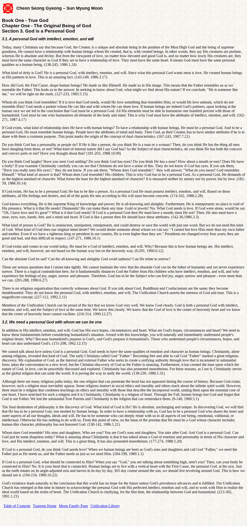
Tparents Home (44, 506)
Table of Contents (16, 506)
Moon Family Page (73, 506)
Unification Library (105, 506)
